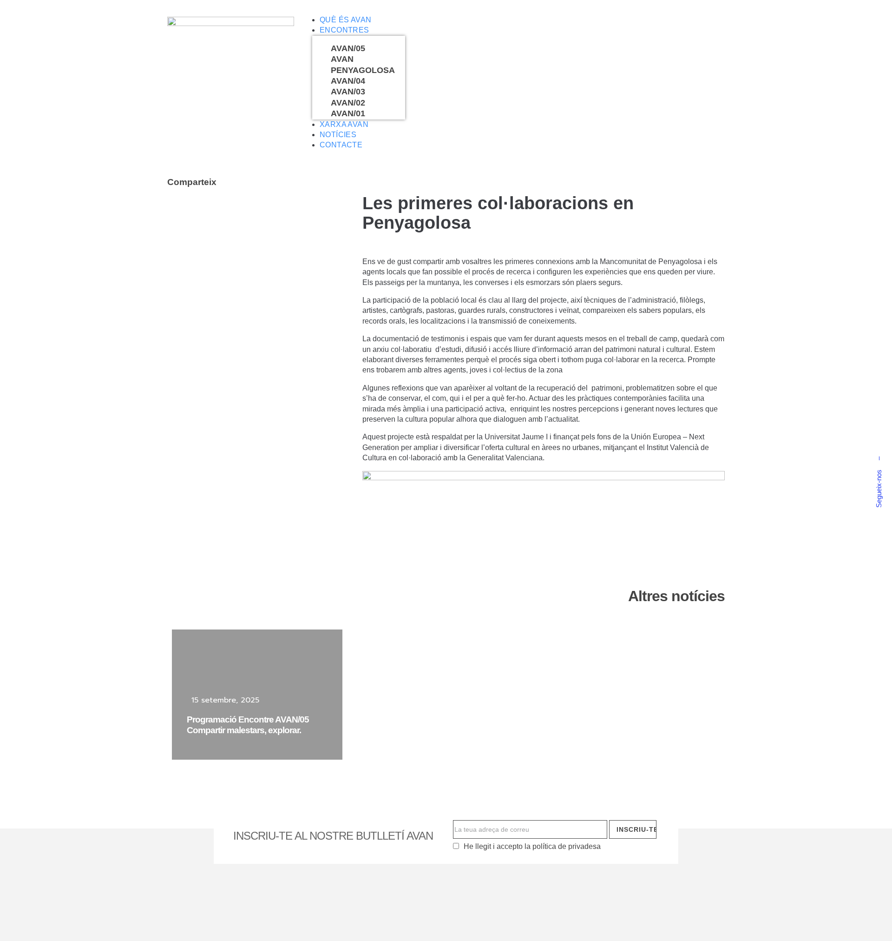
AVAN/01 (348, 113)
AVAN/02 (348, 102)
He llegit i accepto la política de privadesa (532, 846)
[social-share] (177, 212)
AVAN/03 (348, 91)
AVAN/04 (348, 81)
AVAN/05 (348, 48)
